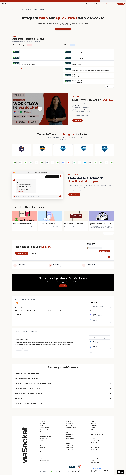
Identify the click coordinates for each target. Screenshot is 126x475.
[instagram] (69, 471)
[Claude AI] (54, 471)
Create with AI (73, 194)
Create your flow (77, 120)
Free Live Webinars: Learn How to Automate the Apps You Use (49, 1)
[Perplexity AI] (57, 471)
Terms (104, 466)
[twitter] (76, 471)
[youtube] (79, 471)
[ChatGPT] (51, 471)
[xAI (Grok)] (59, 471)
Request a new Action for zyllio (63, 29)
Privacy (100, 466)
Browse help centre (21, 253)
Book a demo (34, 253)
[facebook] (73, 471)
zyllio (21, 9)
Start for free (63, 285)
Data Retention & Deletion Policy (97, 468)
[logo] (5, 3)
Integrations (15, 9)
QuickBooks (28, 9)
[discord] (82, 471)
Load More (108, 86)
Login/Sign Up (121, 3)
